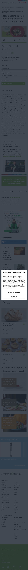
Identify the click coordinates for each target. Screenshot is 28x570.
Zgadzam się (14, 296)
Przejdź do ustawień (14, 292)
